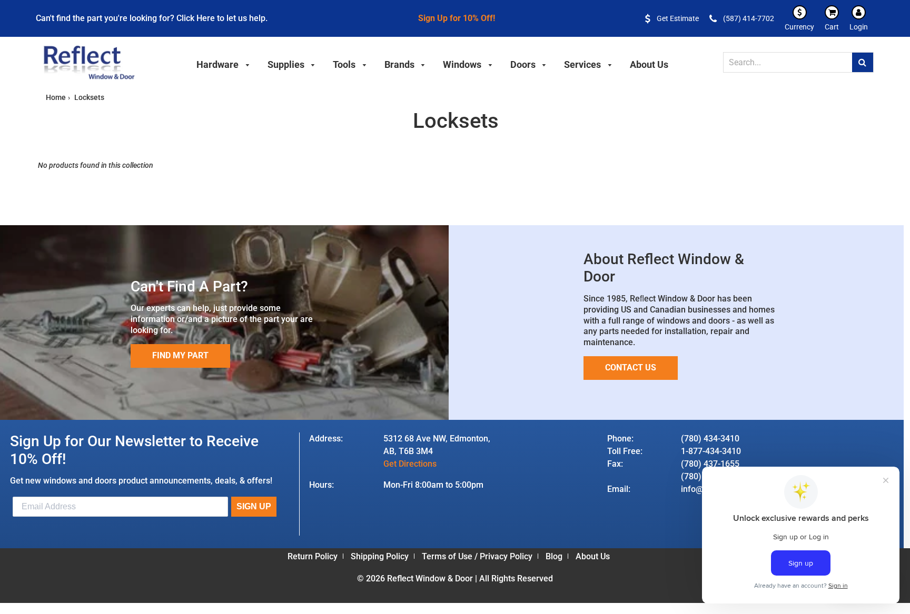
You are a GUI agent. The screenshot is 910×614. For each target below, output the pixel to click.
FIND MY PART (180, 355)
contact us (630, 368)
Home (56, 97)
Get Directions (410, 464)
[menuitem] (223, 63)
